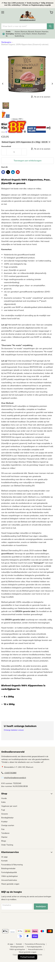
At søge (4, 857)
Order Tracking (7, 845)
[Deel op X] (8, 172)
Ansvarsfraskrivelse (9, 880)
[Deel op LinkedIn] (13, 172)
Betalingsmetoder (8, 868)
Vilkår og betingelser (9, 876)
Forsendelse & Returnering (12, 864)
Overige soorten (7, 825)
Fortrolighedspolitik (9, 872)
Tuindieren (5, 833)
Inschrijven (41, 906)
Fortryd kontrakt (27, 957)
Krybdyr (4, 821)
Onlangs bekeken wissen (14, 730)
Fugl (3, 810)
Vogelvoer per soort (9, 806)
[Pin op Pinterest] (18, 172)
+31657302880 (10, 773)
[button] (6, 106)
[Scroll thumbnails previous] (3, 83)
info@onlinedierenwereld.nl (15, 777)
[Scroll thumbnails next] (52, 83)
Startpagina (6, 42)
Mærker (4, 837)
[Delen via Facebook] (3, 172)
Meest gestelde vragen (10, 884)
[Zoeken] (50, 26)
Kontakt (4, 861)
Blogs (3, 841)
